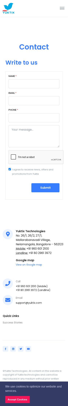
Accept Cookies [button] (17, 399)
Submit (45, 188)
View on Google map (29, 264)
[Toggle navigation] (62, 8)
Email (12, 93)
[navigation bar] (16, 8)
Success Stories (12, 322)
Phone (13, 109)
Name (13, 76)
